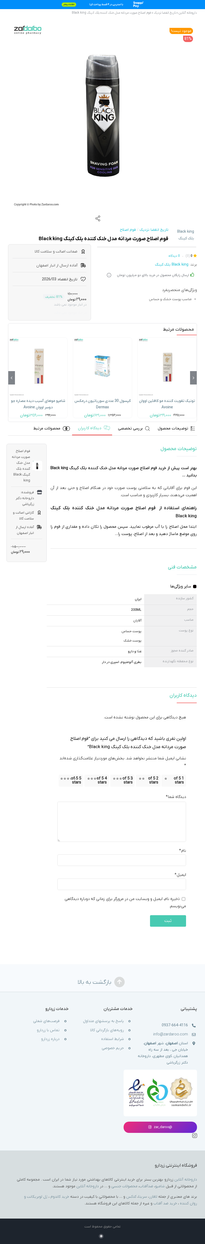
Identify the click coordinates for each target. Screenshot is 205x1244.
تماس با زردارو (48, 1030)
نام (182, 850)
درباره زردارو (50, 1039)
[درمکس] (102, 339)
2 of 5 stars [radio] (153, 780)
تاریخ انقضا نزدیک (165, 13)
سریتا (142, 1196)
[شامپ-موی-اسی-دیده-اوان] (38, 339)
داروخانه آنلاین (188, 13)
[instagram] (194, 1136)
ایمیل (180, 874)
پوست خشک (132, 640)
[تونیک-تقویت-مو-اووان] (167, 339)
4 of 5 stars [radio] (102, 780)
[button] (193, 377)
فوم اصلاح (128, 229)
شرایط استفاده (112, 1039)
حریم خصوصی (113, 1048)
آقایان (137, 621)
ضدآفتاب (146, 1186)
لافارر (153, 1196)
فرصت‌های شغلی (46, 1021)
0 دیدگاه (174, 256)
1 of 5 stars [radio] (179, 780)
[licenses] (160, 1078)
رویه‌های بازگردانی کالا (107, 1030)
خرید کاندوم (59, 1196)
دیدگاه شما (176, 797)
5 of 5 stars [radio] (76, 780)
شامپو (160, 1186)
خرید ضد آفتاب (165, 1203)
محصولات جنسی (124, 1186)
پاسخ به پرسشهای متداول (103, 1021)
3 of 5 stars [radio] (128, 780)
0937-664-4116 (175, 1025)
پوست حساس (131, 631)
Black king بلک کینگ (185, 235)
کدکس (131, 1196)
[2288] (102, 116)
